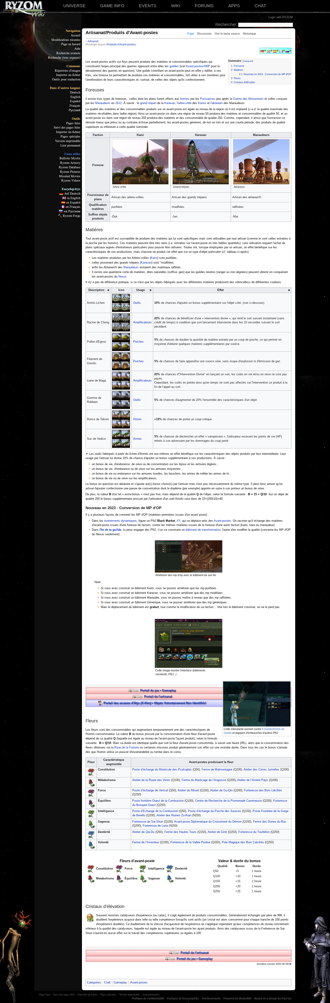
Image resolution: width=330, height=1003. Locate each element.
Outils (76, 119)
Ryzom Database (69, 167)
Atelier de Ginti (217, 832)
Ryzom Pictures (70, 172)
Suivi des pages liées (67, 127)
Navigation (73, 31)
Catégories (94, 982)
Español (75, 101)
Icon (121, 290)
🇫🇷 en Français (70, 207)
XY (178, 520)
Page (190, 33)
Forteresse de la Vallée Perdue (190, 842)
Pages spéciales (70, 136)
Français (75, 106)
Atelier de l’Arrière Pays (252, 780)
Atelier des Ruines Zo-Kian (173, 815)
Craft (107, 982)
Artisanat (93, 41)
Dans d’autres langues (65, 88)
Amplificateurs (142, 322)
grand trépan (148, 103)
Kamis (202, 103)
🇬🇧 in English (71, 198)
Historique (249, 33)
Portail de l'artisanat (158, 696)
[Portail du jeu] (133, 690)
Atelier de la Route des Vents (151, 780)
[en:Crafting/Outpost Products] (268, 51)
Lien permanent (70, 145)
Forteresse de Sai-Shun (147, 821)
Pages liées (73, 123)
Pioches (138, 341)
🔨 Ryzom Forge (69, 216)
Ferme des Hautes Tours (180, 832)
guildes (174, 66)
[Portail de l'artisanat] (137, 696)
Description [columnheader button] (96, 290)
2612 (118, 103)
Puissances (207, 98)
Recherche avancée (68, 53)
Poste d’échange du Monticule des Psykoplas (162, 769)
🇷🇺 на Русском (69, 211)
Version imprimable (67, 141)
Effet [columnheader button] (220, 290)
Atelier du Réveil (188, 790)
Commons (73, 66)
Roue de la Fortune (126, 747)
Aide (77, 49)
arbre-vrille (184, 103)
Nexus (122, 276)
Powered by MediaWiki (237, 998)
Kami (154, 258)
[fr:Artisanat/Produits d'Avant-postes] (281, 51)
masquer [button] (247, 61)
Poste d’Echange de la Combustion (155, 811)
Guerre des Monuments (248, 98)
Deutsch (75, 92)
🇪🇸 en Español (70, 202)
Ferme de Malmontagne (217, 769)
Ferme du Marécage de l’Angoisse (204, 780)
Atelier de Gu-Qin (221, 790)
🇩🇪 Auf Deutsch (69, 193)
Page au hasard (70, 44)
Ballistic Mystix (69, 158)
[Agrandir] (166, 186)
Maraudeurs (102, 103)
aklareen (217, 103)
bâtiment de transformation (203, 529)
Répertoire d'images (67, 71)
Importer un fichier (68, 75)
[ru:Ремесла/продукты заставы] (287, 51)
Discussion (204, 33)
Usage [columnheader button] (140, 290)
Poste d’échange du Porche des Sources (214, 811)
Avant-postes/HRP (198, 66)
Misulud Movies (69, 176)
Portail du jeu (149, 690)
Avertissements (211, 998)
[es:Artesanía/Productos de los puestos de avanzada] (275, 51)
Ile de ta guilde (111, 529)
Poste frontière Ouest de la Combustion (158, 800)
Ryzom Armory (70, 163)
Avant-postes (222, 520)
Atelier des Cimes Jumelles (261, 769)
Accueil (75, 35)
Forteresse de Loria (155, 825)
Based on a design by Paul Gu (272, 998)
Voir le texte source (227, 33)
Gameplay (169, 690)
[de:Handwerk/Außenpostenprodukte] (262, 51)
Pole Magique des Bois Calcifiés (243, 842)
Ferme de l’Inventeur (145, 842)
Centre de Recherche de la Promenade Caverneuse (228, 800)
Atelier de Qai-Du (143, 832)
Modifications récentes (65, 40)
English (75, 97)
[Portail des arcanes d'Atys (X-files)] (100, 703)
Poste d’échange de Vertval (150, 790)
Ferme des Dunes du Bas (269, 821)
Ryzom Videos (70, 180)
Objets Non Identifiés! (180, 703)
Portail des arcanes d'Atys (127, 703)
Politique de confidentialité (148, 998)
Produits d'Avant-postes (121, 44)
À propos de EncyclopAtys (183, 998)
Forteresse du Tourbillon (254, 832)
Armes (137, 419)
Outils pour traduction (66, 79)
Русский (74, 110)
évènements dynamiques (120, 520)
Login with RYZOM (280, 17)
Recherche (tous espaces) (64, 57)
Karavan (169, 103)
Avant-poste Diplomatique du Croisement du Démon (208, 821)
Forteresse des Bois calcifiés (263, 790)
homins (184, 98)
